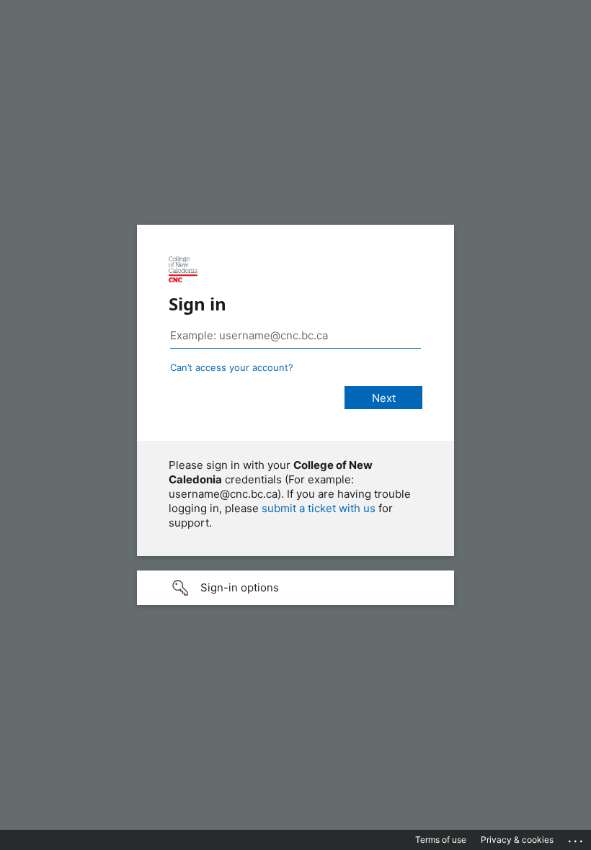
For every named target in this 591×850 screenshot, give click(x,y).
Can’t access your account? (231, 367)
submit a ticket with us (319, 508)
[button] (295, 588)
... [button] (576, 838)
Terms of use (440, 839)
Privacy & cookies (517, 839)
